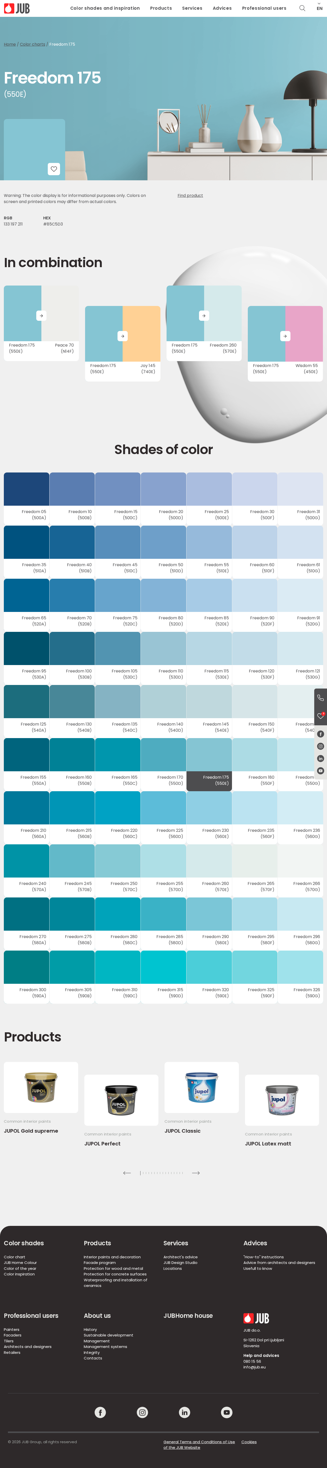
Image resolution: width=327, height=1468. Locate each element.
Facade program (100, 1262)
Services (192, 8)
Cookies (249, 1442)
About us (97, 1315)
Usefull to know (257, 1268)
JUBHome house (188, 1315)
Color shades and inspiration (105, 8)
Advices (222, 8)
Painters (11, 1329)
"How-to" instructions (263, 1257)
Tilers (9, 1341)
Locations (173, 1268)
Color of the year (20, 1268)
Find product (190, 195)
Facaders (12, 1335)
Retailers (12, 1352)
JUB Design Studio (180, 1262)
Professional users (264, 8)
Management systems (105, 1346)
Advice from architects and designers (279, 1262)
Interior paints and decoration (112, 1257)
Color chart (14, 1257)
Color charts (32, 44)
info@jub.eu (254, 1367)
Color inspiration (19, 1274)
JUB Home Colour (20, 1262)
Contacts (93, 1358)
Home (10, 44)
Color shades (24, 1243)
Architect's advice (181, 1257)
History (90, 1329)
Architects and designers (28, 1346)
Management (97, 1341)
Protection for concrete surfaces (115, 1274)
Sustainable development (108, 1335)
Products (161, 8)
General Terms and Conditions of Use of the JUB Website (199, 1444)
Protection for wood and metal (113, 1268)
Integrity (92, 1352)
